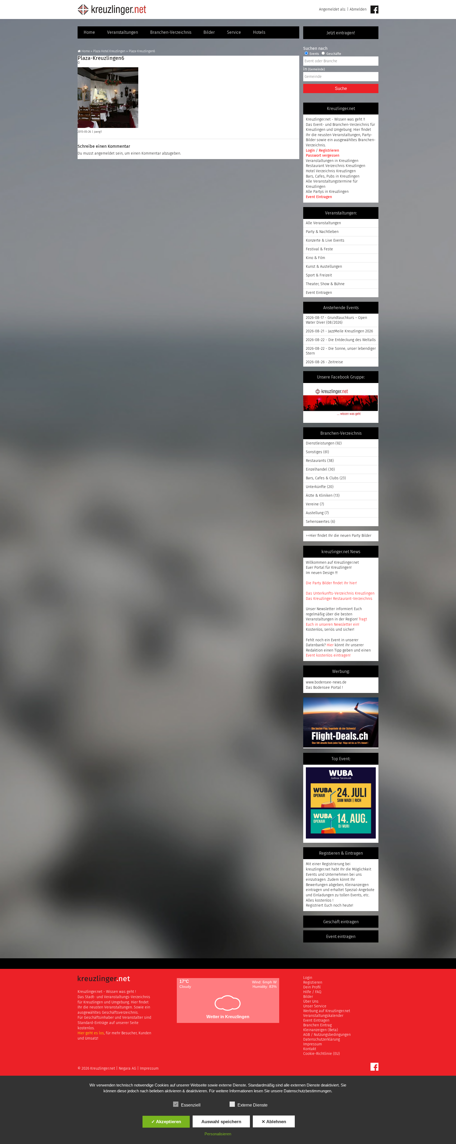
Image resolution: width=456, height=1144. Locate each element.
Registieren (312, 982)
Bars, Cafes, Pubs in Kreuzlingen (332, 176)
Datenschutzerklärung (321, 1039)
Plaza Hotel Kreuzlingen (109, 51)
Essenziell (191, 1105)
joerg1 (98, 131)
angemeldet (104, 153)
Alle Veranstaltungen (323, 223)
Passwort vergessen (322, 155)
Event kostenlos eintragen (328, 655)
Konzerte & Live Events (325, 240)
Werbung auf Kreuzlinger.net (326, 1011)
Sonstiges (314, 452)
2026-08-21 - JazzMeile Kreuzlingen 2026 (339, 331)
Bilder (209, 32)
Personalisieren (218, 1134)
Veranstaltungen (122, 32)
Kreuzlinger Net (112, 9)
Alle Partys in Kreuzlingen (327, 192)
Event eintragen (340, 937)
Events (314, 54)
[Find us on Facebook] (374, 10)
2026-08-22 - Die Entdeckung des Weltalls (341, 340)
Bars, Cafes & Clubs (322, 478)
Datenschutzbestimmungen (307, 1091)
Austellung (315, 513)
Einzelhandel (316, 469)
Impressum (312, 1044)
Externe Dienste (253, 1105)
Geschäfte (333, 54)
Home (89, 32)
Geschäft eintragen (341, 922)
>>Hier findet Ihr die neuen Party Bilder (338, 536)
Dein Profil (312, 987)
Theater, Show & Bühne (325, 284)
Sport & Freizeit (319, 275)
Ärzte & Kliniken (319, 495)
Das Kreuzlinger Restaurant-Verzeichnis (339, 599)
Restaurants (316, 461)
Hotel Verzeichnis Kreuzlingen (331, 171)
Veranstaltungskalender (323, 1016)
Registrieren (329, 150)
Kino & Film (315, 258)
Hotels (259, 32)
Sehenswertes (318, 522)
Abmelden (358, 9)
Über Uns (311, 1001)
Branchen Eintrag (317, 1025)
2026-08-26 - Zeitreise (324, 362)
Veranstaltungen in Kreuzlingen (332, 161)
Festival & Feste (319, 249)
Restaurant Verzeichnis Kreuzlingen (335, 166)
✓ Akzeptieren (166, 1121)
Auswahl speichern (221, 1121)
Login (311, 150)
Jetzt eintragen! (341, 33)
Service (234, 32)
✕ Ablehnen (274, 1121)
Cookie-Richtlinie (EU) (321, 1054)
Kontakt (309, 1049)
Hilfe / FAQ (312, 992)
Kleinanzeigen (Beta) (320, 1030)
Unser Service (314, 1006)
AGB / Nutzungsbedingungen (327, 1035)
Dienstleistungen (320, 443)
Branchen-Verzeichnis (170, 32)
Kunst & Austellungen (324, 267)
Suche (341, 88)
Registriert (314, 905)
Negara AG (127, 1068)
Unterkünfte (316, 487)
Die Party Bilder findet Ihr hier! (331, 583)
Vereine (312, 504)
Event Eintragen (319, 197)
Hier (330, 645)
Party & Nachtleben (322, 232)
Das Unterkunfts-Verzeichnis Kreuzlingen (340, 593)
